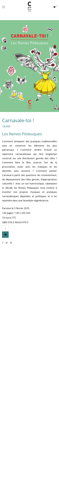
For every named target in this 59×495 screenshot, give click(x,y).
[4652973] (5, 234)
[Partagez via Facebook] (2, 243)
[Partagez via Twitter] (6, 243)
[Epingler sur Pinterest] (11, 243)
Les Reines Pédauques (22, 133)
